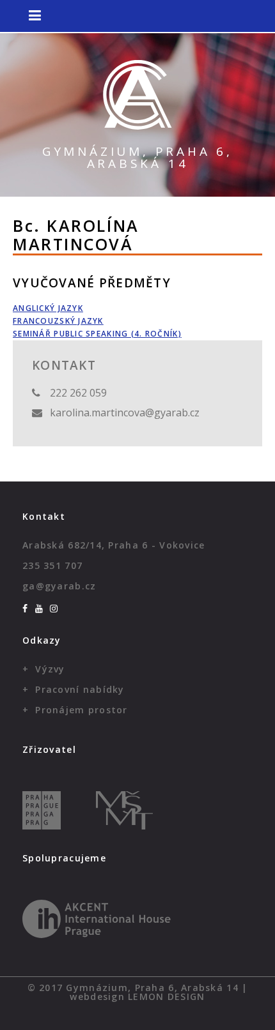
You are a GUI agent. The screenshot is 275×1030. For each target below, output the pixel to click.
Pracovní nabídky (79, 689)
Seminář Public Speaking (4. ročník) (97, 333)
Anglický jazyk (48, 308)
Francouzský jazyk (58, 320)
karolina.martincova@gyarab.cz (125, 412)
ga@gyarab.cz (59, 586)
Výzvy (50, 669)
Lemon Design (166, 996)
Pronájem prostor (81, 710)
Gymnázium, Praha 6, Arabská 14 (137, 157)
